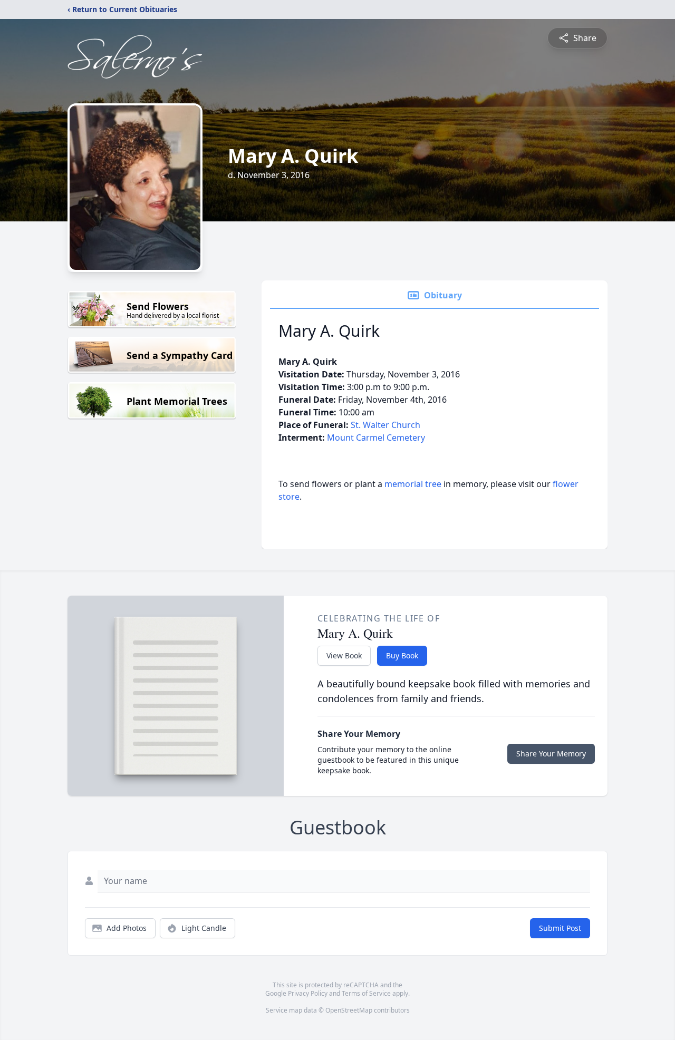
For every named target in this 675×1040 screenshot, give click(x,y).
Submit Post (560, 928)
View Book (344, 655)
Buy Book (402, 655)
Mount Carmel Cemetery (376, 437)
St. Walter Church (385, 425)
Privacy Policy (307, 993)
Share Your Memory (551, 754)
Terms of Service (366, 993)
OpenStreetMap (348, 1010)
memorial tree (412, 484)
